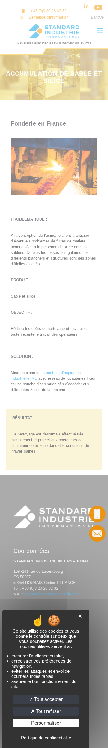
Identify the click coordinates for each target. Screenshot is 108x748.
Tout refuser (48, 711)
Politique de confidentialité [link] (46, 737)
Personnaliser (46, 723)
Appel (97, 513)
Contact (98, 533)
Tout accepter (48, 699)
